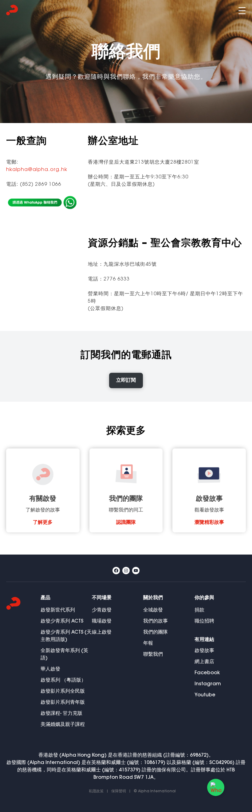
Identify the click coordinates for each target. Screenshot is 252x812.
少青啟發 (102, 610)
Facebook (207, 673)
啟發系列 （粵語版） (63, 680)
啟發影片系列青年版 (63, 702)
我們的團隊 (155, 632)
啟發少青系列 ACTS (62, 621)
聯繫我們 (153, 654)
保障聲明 (118, 791)
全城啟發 (153, 610)
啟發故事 (204, 650)
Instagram (208, 684)
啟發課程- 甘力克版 (61, 713)
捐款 (199, 610)
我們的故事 (155, 621)
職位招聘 (204, 621)
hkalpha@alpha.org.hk (36, 169)
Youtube (205, 695)
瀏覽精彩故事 (209, 522)
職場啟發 (102, 621)
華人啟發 (50, 669)
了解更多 (43, 522)
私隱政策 (96, 791)
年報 (148, 643)
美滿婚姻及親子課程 (63, 724)
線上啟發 (102, 632)
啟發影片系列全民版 (63, 691)
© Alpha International (155, 791)
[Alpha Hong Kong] (12, 11)
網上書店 (204, 661)
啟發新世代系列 (58, 610)
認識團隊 (126, 522)
